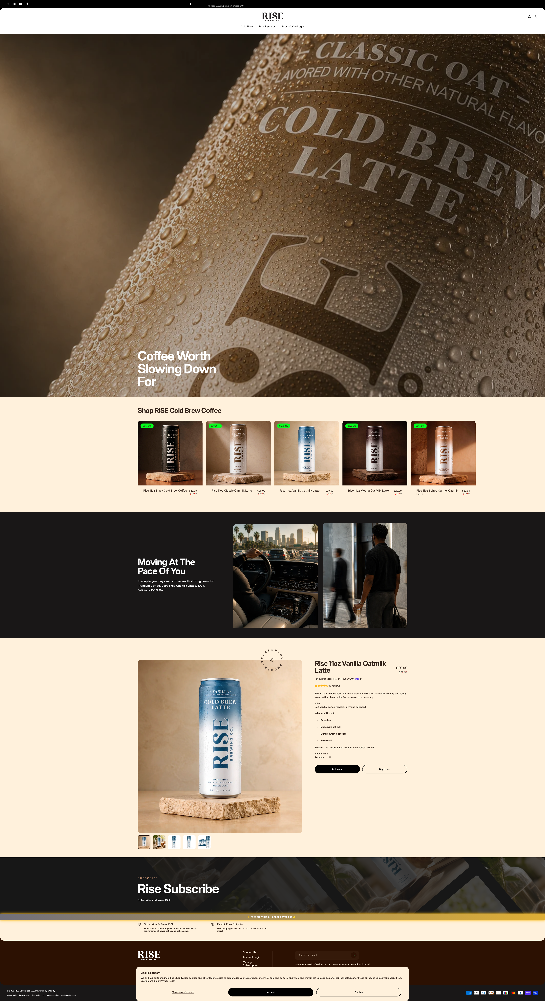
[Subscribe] (354, 955)
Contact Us (249, 952)
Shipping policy (53, 995)
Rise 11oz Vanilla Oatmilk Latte (299, 490)
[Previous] (191, 4)
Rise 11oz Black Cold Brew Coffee (165, 490)
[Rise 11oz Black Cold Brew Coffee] (170, 453)
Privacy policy (24, 995)
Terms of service (38, 995)
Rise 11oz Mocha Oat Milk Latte (368, 490)
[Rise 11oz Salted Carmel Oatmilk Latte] (443, 453)
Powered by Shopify (45, 991)
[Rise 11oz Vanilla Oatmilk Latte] (306, 453)
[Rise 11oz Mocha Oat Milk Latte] (374, 453)
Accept (271, 992)
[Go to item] (144, 842)
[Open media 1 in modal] (220, 746)
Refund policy (12, 995)
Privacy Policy (167, 980)
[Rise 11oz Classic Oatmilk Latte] (238, 453)
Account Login (251, 957)
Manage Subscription (250, 964)
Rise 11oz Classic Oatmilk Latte (232, 490)
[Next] (260, 4)
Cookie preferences (68, 995)
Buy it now (384, 769)
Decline (359, 992)
